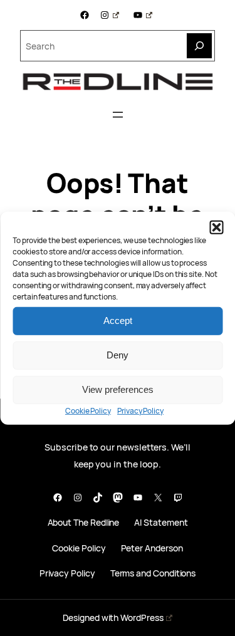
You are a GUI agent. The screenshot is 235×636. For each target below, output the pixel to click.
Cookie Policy (88, 410)
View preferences (118, 389)
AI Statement (160, 523)
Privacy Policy (140, 410)
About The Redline (84, 523)
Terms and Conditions (153, 573)
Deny (117, 355)
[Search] (199, 45)
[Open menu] (117, 114)
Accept (117, 320)
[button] (216, 227)
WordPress (141, 617)
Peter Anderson (152, 548)
